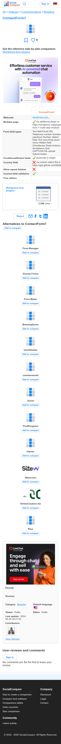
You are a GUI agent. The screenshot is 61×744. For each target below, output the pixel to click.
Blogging (49, 12)
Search (24, 3)
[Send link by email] (30, 216)
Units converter (10, 707)
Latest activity (10, 723)
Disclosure (45, 694)
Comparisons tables (13, 703)
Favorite (26, 40)
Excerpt (9, 587)
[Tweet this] (40, 216)
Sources (9, 596)
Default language (42, 604)
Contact (44, 703)
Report (20, 216)
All (4, 12)
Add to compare (13, 228)
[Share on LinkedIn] (45, 216)
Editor (36, 612)
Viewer (9, 612)
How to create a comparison (17, 694)
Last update (12, 616)
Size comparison (11, 711)
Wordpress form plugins (16, 52)
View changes (12, 639)
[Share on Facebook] (35, 216)
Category (10, 604)
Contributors (12, 623)
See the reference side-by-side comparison (29, 49)
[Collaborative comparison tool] (12, 4)
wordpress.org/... (41, 117)
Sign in (45, 4)
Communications (31, 12)
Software (13, 12)
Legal (43, 698)
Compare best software (15, 698)
